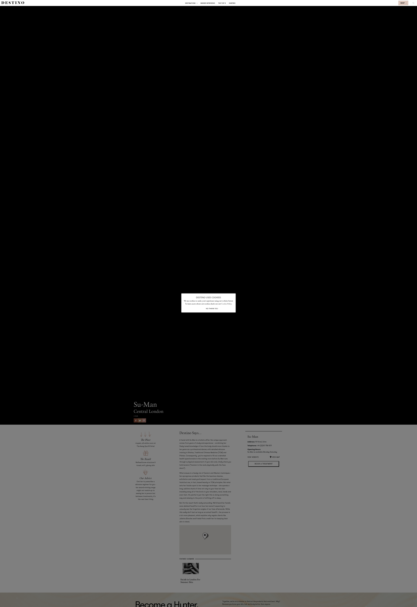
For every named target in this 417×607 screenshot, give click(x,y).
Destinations (190, 3)
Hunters (232, 3)
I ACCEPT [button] (202, 308)
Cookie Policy (226, 304)
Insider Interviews (207, 3)
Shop (402, 3)
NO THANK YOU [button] (212, 308)
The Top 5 (222, 3)
